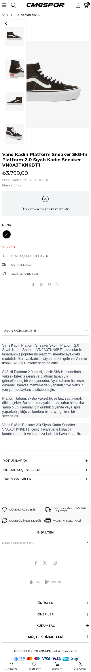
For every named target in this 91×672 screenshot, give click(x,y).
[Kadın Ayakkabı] (15, 15)
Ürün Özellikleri (19, 331)
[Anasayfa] (7, 15)
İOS (37, 581)
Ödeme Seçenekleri (21, 470)
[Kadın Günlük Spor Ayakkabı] (18, 15)
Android (56, 581)
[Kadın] (11, 15)
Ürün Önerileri (17, 479)
